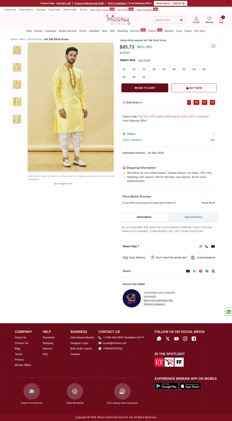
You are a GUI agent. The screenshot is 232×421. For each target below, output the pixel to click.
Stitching (40, 9)
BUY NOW (195, 87)
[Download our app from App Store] (190, 385)
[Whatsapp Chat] (228, 311)
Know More (208, 202)
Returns (47, 348)
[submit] (181, 20)
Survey (83, 9)
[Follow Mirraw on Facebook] (194, 338)
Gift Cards (125, 9)
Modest (169, 30)
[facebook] (207, 271)
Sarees (38, 30)
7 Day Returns (26, 9)
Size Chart (144, 60)
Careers (75, 354)
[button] (17, 50)
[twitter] (213, 271)
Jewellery (94, 30)
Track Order (54, 9)
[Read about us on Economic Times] (159, 362)
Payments (49, 337)
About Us (20, 337)
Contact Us (10, 9)
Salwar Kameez (68, 30)
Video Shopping (146, 9)
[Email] (213, 246)
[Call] (206, 246)
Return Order (70, 9)
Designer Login (79, 343)
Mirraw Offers (23, 364)
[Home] (118, 19)
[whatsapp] (194, 271)
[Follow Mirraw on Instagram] (185, 338)
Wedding (122, 30)
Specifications (193, 216)
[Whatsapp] (159, 338)
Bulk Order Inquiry (102, 9)
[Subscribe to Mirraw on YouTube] (176, 338)
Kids (112, 30)
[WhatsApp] (200, 246)
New (29, 30)
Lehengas (50, 30)
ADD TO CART (146, 87)
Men (104, 30)
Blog (17, 348)
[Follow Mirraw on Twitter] (168, 338)
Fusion (188, 30)
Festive (155, 30)
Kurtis (82, 30)
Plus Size (199, 30)
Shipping (48, 343)
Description (144, 216)
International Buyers (82, 337)
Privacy (19, 359)
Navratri (137, 30)
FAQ (45, 354)
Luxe (179, 30)
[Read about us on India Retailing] (169, 362)
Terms (18, 354)
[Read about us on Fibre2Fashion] (179, 362)
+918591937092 (113, 348)
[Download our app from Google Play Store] (166, 385)
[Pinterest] (200, 271)
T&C (212, 139)
